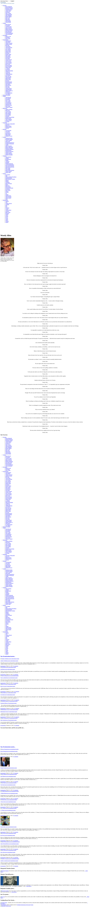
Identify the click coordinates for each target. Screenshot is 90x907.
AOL (6, 202)
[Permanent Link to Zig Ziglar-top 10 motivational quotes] (8, 692)
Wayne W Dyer (8, 120)
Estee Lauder (7, 55)
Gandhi (6, 144)
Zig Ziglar (7, 121)
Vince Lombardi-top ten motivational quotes (9, 677)
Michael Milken (8, 16)
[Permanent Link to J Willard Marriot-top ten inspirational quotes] (9, 791)
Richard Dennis (8, 32)
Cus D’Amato (8, 111)
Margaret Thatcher (9, 148)
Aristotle (7, 158)
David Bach (7, 99)
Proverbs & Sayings (9, 187)
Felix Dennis (7, 56)
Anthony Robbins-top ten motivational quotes (9, 660)
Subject (4, 173)
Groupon (7, 211)
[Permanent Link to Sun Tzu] (2, 896)
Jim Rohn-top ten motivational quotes (7, 669)
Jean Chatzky (8, 101)
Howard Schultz (8, 65)
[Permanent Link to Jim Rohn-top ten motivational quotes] (8, 667)
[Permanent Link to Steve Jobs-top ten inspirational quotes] (8, 850)
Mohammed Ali (8, 127)
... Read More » (29, 886)
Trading (6, 194)
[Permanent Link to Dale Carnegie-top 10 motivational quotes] (9, 718)
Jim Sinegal (7, 69)
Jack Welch (7, 131)
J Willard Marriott (8, 74)
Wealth (4, 96)
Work (6, 199)
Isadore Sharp (8, 67)
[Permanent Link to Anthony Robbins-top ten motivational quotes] (9, 658)
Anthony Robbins (8, 109)
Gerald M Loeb (8, 26)
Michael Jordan (8, 126)
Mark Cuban (7, 212)
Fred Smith (7, 58)
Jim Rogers (7, 12)
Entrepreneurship (8, 178)
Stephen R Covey (8, 136)
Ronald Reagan (8, 150)
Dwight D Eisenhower (9, 142)
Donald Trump (8, 54)
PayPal (6, 216)
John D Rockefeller (9, 70)
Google (6, 208)
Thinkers (4, 155)
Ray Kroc (7, 80)
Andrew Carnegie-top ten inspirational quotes (9, 860)
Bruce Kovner (8, 24)
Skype (6, 217)
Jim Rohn (7, 116)
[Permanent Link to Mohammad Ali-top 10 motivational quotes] (9, 709)
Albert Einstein (8, 157)
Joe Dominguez (8, 102)
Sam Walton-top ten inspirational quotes (8, 776)
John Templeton (8, 15)
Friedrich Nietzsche (9, 163)
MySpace (7, 213)
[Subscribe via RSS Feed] (5, 905)
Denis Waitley (8, 113)
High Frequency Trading (10, 179)
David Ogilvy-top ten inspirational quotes (8, 826)
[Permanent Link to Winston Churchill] (9, 885)
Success (6, 192)
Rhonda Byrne (8, 118)
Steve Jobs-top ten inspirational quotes (7, 852)
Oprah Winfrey (8, 77)
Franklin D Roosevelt (9, 143)
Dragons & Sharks (6, 95)
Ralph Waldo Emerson (9, 170)
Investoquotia (3, 2)
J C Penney (7, 68)
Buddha (6, 160)
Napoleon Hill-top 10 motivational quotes (8, 703)
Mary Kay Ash (8, 76)
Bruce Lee (7, 124)
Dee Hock (7, 53)
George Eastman (8, 59)
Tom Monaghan (8, 89)
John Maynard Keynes (9, 166)
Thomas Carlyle (8, 152)
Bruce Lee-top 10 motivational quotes (7, 686)
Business (4, 129)
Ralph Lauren (8, 79)
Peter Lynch (7, 17)
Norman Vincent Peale (9, 117)
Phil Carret (7, 18)
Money (6, 184)
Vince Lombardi (8, 119)
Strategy (7, 191)
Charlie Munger (8, 9)
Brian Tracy (7, 110)
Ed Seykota (7, 25)
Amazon (7, 201)
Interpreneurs (5, 200)
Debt (6, 175)
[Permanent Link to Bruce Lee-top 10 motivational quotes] (8, 684)
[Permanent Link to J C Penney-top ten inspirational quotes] (8, 808)
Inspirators (5, 122)
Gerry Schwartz (8, 61)
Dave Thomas (8, 49)
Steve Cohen (7, 38)
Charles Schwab (8, 203)
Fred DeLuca (8, 57)
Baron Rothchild (8, 6)
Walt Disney (7, 91)
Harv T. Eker (7, 100)
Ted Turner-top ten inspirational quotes (7, 784)
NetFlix (6, 214)
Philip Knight (8, 78)
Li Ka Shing (7, 75)
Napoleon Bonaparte (9, 149)
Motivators (5, 108)
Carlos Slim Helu (8, 47)
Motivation (7, 185)
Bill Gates (7, 45)
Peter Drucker (8, 133)
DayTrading (7, 174)
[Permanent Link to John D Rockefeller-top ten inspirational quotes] (10, 841)
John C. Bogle (8, 13)
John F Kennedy (8, 145)
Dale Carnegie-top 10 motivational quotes (8, 720)
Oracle (6, 215)
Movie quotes (8, 186)
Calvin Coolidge (8, 140)
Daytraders (5, 35)
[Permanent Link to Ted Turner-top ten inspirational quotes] (8, 782)
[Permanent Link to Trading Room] (3, 902)
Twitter (6, 218)
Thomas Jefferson (8, 153)
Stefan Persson (8, 85)
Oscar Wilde (7, 169)
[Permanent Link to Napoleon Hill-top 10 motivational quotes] (9, 701)
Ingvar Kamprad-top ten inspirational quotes (9, 751)
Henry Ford (7, 64)
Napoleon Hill (8, 103)
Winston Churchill (8, 154)
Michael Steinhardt (9, 29)
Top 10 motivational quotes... (7, 656)
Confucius (7, 161)
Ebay (6, 206)
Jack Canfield (8, 114)
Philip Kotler (7, 134)
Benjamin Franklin (9, 139)
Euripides (7, 162)
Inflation (7, 181)
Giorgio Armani (8, 63)
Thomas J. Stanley (8, 107)
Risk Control (7, 190)
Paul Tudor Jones (8, 30)
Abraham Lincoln (8, 138)
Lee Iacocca (7, 132)
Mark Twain (7, 168)
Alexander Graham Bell (10, 123)
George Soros (8, 11)
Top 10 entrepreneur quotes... (7, 746)
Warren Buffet (8, 22)
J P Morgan (7, 71)
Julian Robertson (8, 14)
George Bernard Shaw (9, 164)
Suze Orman (7, 106)
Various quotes (8, 197)
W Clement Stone (8, 92)
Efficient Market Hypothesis (10, 176)
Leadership (7, 182)
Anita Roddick (8, 40)
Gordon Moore (8, 210)
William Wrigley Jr (9, 90)
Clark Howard (8, 97)
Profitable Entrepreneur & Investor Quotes (25, 904)
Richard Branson (8, 81)
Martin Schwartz (8, 28)
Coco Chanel (7, 48)
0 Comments (15, 666)
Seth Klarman (8, 21)
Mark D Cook (8, 36)
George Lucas (8, 60)
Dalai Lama (7, 141)
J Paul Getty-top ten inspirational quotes (8, 801)
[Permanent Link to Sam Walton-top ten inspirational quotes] (8, 774)
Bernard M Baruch (9, 7)
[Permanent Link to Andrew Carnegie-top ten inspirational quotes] (9, 858)
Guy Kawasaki (8, 130)
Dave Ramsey (8, 98)
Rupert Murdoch (8, 82)
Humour (7, 180)
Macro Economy (8, 183)
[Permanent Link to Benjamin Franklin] (4, 890)
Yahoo (6, 220)
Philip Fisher (7, 19)
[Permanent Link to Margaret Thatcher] (4, 870)
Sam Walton (7, 84)
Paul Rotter (7, 37)
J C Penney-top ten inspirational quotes (8, 810)
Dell (6, 205)
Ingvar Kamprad (8, 66)
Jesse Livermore (8, 27)
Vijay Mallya (7, 93)
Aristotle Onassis (8, 44)
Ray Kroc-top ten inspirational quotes (7, 835)
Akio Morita (7, 42)
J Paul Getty (7, 72)
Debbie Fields (8, 51)
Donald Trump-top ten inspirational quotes (8, 767)
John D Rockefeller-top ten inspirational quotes (9, 843)
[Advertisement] (22, 226)
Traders (4, 23)
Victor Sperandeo (8, 34)
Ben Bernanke (8, 159)
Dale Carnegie (8, 112)
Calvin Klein (7, 46)
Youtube (7, 221)
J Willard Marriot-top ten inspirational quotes (9, 793)
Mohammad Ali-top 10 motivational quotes (8, 711)
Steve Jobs (7, 86)
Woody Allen (8, 172)
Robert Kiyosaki (8, 105)
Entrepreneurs (5, 39)
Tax (6, 193)
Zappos (6, 222)
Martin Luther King (9, 147)
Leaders (4, 137)
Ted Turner (7, 87)
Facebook (7, 207)
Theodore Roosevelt (9, 151)
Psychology (7, 189)
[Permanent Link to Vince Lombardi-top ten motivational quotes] (9, 675)
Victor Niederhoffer (9, 33)
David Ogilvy (8, 50)
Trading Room (8, 195)
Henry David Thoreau (9, 165)
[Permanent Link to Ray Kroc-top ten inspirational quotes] (8, 833)
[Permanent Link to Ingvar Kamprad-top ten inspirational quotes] (9, 749)
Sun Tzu (7, 128)
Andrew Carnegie (8, 43)
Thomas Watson (8, 88)
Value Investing (8, 196)
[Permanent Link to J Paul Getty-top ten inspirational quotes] (8, 799)
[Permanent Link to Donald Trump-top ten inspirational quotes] (5, 766)
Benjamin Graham (8, 8)
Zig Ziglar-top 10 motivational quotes (7, 694)
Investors (4, 5)
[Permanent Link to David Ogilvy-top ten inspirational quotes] (5, 825)
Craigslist (7, 204)
